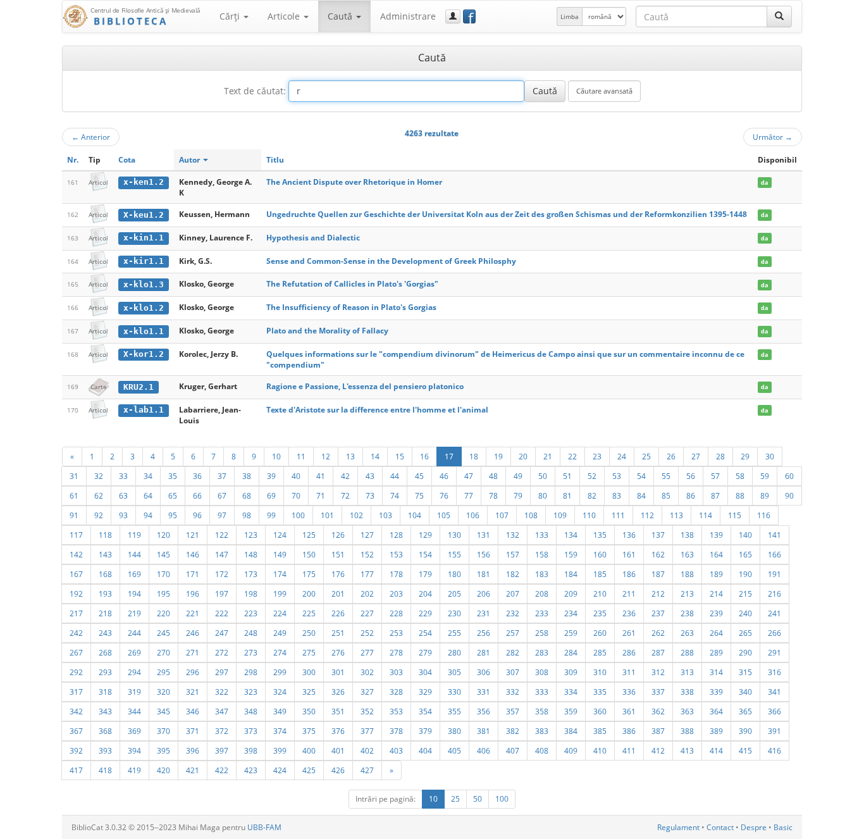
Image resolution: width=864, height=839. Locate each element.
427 (367, 770)
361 (629, 711)
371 (192, 731)
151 (338, 554)
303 (396, 672)
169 (134, 574)
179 (425, 574)
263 (687, 633)
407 (512, 750)
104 (414, 515)
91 (74, 515)
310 (600, 672)
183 (541, 574)
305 (454, 672)
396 (192, 750)
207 (512, 593)
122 (221, 535)
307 (512, 672)
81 (567, 495)
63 (123, 495)
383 (541, 731)
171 (192, 574)
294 (134, 672)
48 (493, 476)
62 (98, 495)
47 (468, 476)
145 (163, 554)
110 (589, 515)
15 (399, 456)
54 (641, 476)
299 (280, 672)
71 (320, 495)
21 (547, 456)
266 (774, 633)
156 (483, 554)
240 (745, 613)
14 (375, 456)
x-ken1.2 (143, 182)
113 (676, 515)
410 (600, 750)
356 (483, 711)
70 (296, 495)
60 (789, 476)
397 (221, 750)
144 (134, 554)
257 (512, 633)
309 (570, 672)
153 (396, 554)
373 (250, 731)
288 (687, 652)
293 (105, 672)
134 (570, 535)
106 (472, 515)
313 (687, 672)
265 (745, 633)
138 (687, 535)
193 (105, 593)
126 (338, 535)
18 (473, 456)
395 (163, 750)
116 (763, 515)
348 (250, 711)
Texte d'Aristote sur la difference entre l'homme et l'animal (377, 409)
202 (367, 593)
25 (646, 456)
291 (774, 652)
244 (134, 633)
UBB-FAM (264, 827)
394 (134, 750)
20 (523, 456)
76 (444, 495)
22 (572, 456)
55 (666, 476)
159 (570, 554)
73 (370, 495)
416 (774, 750)
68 (246, 495)
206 (483, 593)
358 (541, 711)
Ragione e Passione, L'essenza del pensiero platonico (365, 386)
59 (764, 476)
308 (541, 672)
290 (745, 652)
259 (570, 633)
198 (250, 593)
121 (192, 535)
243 (105, 633)
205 (454, 593)
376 (338, 731)
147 (221, 554)
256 (483, 633)
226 (338, 613)
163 (687, 554)
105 (443, 515)
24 (621, 456)
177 (367, 574)
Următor (773, 137)
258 (541, 633)
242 (76, 633)
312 (658, 672)
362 (658, 711)
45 (419, 476)
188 (687, 574)
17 (449, 456)
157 (512, 554)
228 (396, 613)
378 (396, 731)
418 (105, 770)
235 (600, 613)
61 (74, 495)
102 (356, 515)
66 (197, 495)
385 (600, 731)
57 (715, 476)
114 (705, 515)
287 (658, 652)
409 (570, 750)
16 (424, 456)
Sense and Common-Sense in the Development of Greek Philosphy (391, 261)
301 (338, 672)
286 (629, 652)
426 (338, 770)
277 (367, 652)
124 (280, 535)
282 (512, 652)
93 (123, 515)
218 (105, 613)
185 (600, 574)
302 (367, 672)
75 (419, 495)
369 (134, 731)
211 (629, 593)
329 (425, 692)
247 (221, 633)
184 (570, 574)
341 (774, 692)
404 (425, 750)
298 (250, 672)
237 (658, 613)
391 (774, 731)
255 (454, 633)
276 (338, 652)
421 (192, 770)
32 (98, 476)
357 (512, 711)
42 (345, 476)
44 (394, 476)
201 (338, 593)
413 (687, 750)
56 (690, 476)
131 (483, 535)
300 (309, 672)
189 (716, 574)
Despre (754, 827)
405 (454, 750)
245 (163, 633)
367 (76, 731)
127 (367, 535)
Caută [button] (341, 16)
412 (658, 750)
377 (367, 731)
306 (483, 672)
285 (600, 652)
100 (298, 515)
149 (280, 554)
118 (105, 535)
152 (367, 554)
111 (618, 515)
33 (123, 476)
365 (745, 711)
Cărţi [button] (230, 16)
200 (309, 593)
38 (246, 476)
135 (600, 535)
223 (250, 613)
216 (774, 593)
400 (309, 750)
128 (396, 535)
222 (221, 613)
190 (745, 574)
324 (280, 692)
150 (309, 554)
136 (629, 535)
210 (600, 593)
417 (76, 770)
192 (76, 593)
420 (163, 770)
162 (658, 554)
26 (671, 456)
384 (570, 731)
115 (734, 515)
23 (597, 456)
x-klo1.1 (143, 331)
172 (221, 574)
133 (541, 535)
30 (769, 456)
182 (512, 574)
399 (280, 750)
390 (745, 731)
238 (687, 613)
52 (592, 476)
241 (774, 613)
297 (221, 672)
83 (616, 495)
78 (493, 495)
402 (367, 750)
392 (76, 750)
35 (172, 476)
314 (716, 672)
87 (715, 495)
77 (468, 495)
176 (338, 574)
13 (350, 456)
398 (250, 750)
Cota (126, 159)
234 (570, 613)
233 (541, 613)
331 (483, 692)
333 (541, 692)
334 (570, 692)
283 (541, 652)
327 (367, 692)
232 (512, 613)
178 (396, 574)
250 (309, 633)
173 (250, 574)
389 (716, 731)
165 (745, 554)
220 (163, 613)
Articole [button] (285, 16)
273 (250, 652)
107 (502, 515)
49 (518, 476)
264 (716, 633)
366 (774, 711)
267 (76, 652)
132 (512, 535)
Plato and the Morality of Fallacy (327, 330)
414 (716, 750)
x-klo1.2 (143, 308)
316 (774, 672)
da (764, 182)
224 (280, 613)
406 (483, 750)
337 (658, 692)
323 (250, 692)
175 (309, 574)
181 (483, 574)
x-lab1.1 (143, 409)
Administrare (408, 16)
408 (541, 750)
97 (222, 515)
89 (764, 495)
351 (338, 711)
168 (105, 574)
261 (629, 633)
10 (276, 456)
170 (163, 574)
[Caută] (779, 16)
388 (687, 731)
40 (296, 476)
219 (134, 613)
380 (454, 731)
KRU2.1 (138, 387)
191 (774, 574)
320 (163, 692)
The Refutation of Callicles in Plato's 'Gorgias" (352, 283)
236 (629, 613)
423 (250, 770)
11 (301, 456)
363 (687, 711)
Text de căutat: (255, 91)
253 (396, 633)
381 (483, 731)
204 (425, 593)
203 (396, 593)
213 (687, 593)
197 (221, 593)
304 (425, 672)
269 (134, 652)
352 (367, 711)
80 (542, 495)
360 (600, 711)
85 (666, 495)
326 (338, 692)
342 (76, 711)
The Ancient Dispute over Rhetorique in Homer (354, 182)
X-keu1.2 (143, 215)
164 (716, 554)
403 (396, 750)
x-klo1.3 (143, 284)
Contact (720, 827)
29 (745, 456)
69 (271, 495)
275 (309, 652)
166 (774, 554)
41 (320, 476)
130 (454, 535)
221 (192, 613)
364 (716, 711)
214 (716, 593)
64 (148, 495)
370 (163, 731)
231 (483, 613)
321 (192, 692)
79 (518, 495)
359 (570, 711)
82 (592, 495)
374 (280, 731)
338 (687, 692)
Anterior (90, 137)
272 (221, 652)
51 (567, 476)
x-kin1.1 (143, 237)
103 (385, 515)
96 (197, 515)
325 (309, 692)
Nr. (72, 159)
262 (658, 633)
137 (658, 535)
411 (629, 750)
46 (444, 476)
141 (774, 535)
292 (76, 672)
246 (192, 633)
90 (789, 495)
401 (338, 750)
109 (560, 515)
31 (74, 476)
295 (163, 672)
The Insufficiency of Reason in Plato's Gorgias (351, 307)
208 (541, 593)
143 (105, 554)
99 (271, 515)
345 (163, 711)
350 (309, 711)
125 (309, 535)
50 (542, 476)
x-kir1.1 (143, 261)
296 (192, 672)
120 (163, 535)
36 (197, 476)
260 (600, 633)
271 (192, 652)
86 (690, 495)
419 (134, 770)
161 (629, 554)
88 (740, 495)
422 (221, 770)
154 (425, 554)
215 (745, 593)
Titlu (275, 159)
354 (425, 711)
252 (367, 633)
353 (396, 711)
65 (172, 495)
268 (105, 652)
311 (629, 672)
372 (221, 731)
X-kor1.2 (143, 354)
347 (221, 711)
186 (629, 574)
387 (658, 731)
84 (641, 495)
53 (616, 476)
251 (338, 633)
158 (541, 554)
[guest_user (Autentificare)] (452, 16)
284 (570, 652)
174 (280, 574)
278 (396, 652)
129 (425, 535)
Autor (190, 159)
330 (454, 692)
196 (192, 593)
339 (716, 692)
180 (454, 574)
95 (172, 515)
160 (600, 554)
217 (76, 613)
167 (76, 574)
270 (163, 652)
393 (105, 750)
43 (370, 476)
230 (454, 613)
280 (454, 652)
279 (425, 652)
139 (716, 535)
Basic (783, 827)
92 (98, 515)
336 (629, 692)
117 (76, 535)
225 (309, 613)
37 (222, 476)
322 (221, 692)
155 (454, 554)
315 (745, 672)
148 (250, 554)
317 (76, 692)
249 (280, 633)
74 (394, 495)
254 (425, 633)
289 (716, 652)
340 (745, 692)
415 (745, 750)
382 (512, 731)
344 (134, 711)
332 (512, 692)
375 (309, 731)
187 (658, 574)
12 (325, 456)
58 (740, 476)
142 (76, 554)
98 (246, 515)
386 (629, 731)
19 (498, 456)
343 (105, 711)
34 (148, 476)
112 (647, 515)
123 (250, 535)
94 (148, 515)
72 (345, 495)
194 (134, 593)
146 (192, 554)
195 (163, 593)
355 (454, 711)
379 (425, 731)
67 (222, 495)
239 (716, 613)
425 (309, 770)
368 (105, 731)
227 (367, 613)
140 (745, 535)
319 (134, 692)
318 (105, 692)
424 (280, 770)
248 (250, 633)
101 (327, 515)
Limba (569, 16)
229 (425, 613)
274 (280, 652)
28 (720, 456)
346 (192, 711)
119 (134, 535)
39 (271, 476)
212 (658, 593)
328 (396, 692)
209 (570, 593)
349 (280, 711)
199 (280, 593)
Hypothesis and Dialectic (313, 237)
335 (600, 692)
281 (483, 652)
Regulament (678, 827)
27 (695, 456)
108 (531, 515)
